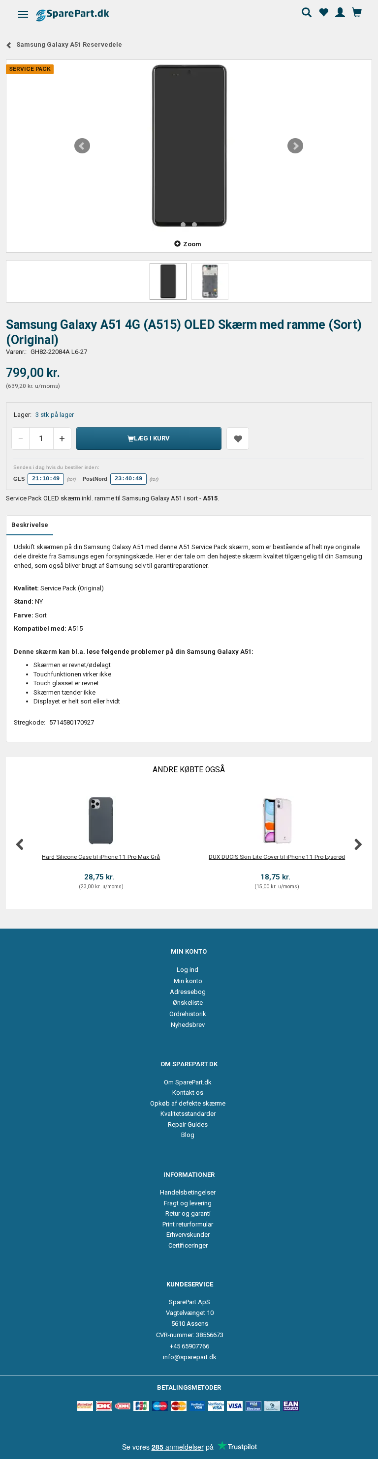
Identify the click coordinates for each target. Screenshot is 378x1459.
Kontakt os (187, 1092)
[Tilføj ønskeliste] (237, 438)
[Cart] (357, 11)
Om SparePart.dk (188, 1082)
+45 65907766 (189, 1346)
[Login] (340, 11)
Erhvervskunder (188, 1234)
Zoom (192, 244)
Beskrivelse (29, 524)
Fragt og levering (188, 1203)
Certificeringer (188, 1245)
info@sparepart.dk (190, 1357)
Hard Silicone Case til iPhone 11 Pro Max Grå (101, 856)
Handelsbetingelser (188, 1192)
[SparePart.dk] (81, 15)
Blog (187, 1134)
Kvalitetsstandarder (188, 1113)
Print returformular (187, 1224)
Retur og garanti (188, 1213)
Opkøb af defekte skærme (187, 1103)
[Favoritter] (323, 11)
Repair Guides (188, 1124)
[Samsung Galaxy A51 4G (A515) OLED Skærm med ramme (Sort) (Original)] (188, 146)
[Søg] (307, 11)
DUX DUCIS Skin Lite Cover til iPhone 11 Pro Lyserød (277, 856)
